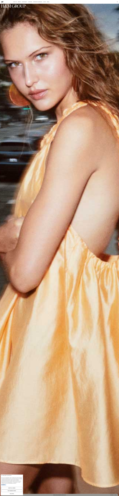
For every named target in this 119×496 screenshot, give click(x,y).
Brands (19, 1)
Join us (44, 1)
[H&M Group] (7, 2)
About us (15, 1)
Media (48, 1)
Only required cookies (12, 490)
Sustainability (24, 1)
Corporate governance (37, 1)
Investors (30, 1)
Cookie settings (12, 493)
